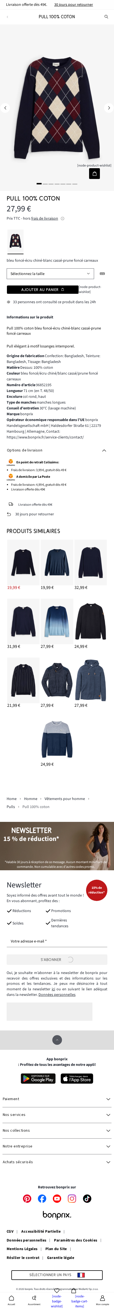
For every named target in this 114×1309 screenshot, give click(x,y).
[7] (74, 184)
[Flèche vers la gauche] (5, 108)
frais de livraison (44, 218)
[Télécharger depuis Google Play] (38, 1078)
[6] (68, 184)
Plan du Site (56, 1249)
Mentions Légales (22, 1249)
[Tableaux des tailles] (102, 274)
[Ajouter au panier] (94, 173)
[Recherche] (106, 17)
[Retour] (7, 17)
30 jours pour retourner (73, 4)
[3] (51, 184)
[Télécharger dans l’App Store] (77, 1078)
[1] (39, 184)
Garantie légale (60, 1258)
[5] (62, 184)
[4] (57, 184)
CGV (10, 1232)
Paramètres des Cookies (75, 1240)
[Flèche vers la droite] (109, 108)
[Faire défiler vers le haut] (57, 1040)
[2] (45, 184)
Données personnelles (57, 995)
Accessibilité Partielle (41, 1232)
